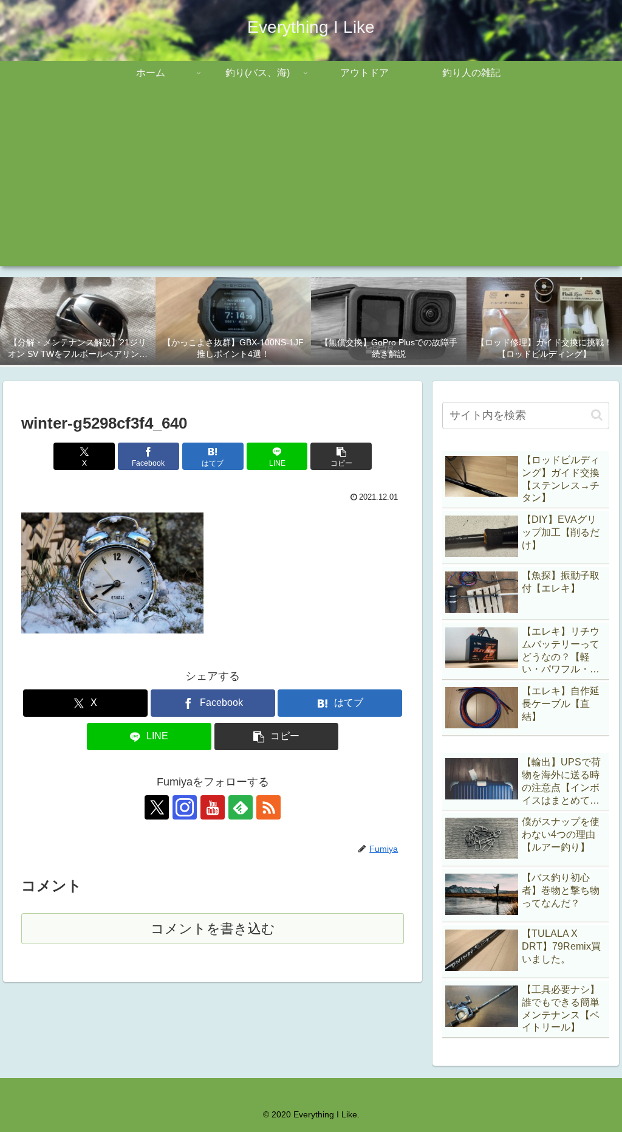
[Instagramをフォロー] (185, 807)
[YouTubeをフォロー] (212, 807)
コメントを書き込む (213, 928)
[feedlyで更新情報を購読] (240, 807)
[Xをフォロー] (157, 807)
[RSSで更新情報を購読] (268, 807)
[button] (341, 456)
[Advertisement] (311, 181)
